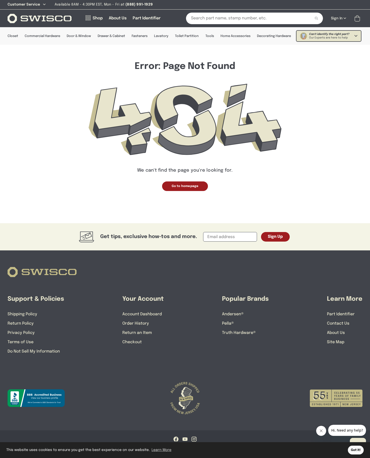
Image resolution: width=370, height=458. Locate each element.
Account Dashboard (142, 314)
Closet (13, 36)
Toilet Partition (187, 36)
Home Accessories (235, 36)
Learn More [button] (161, 450)
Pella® (228, 323)
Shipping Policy (22, 314)
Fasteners (139, 36)
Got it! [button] (356, 450)
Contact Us (338, 323)
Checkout (132, 342)
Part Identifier (341, 314)
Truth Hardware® (239, 333)
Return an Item (137, 333)
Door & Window (79, 36)
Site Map (335, 342)
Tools (209, 36)
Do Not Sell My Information (34, 351)
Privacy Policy (21, 333)
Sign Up (275, 237)
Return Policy (21, 323)
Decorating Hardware (274, 36)
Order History (135, 323)
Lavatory (161, 36)
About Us (336, 333)
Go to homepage (185, 186)
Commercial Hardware (42, 36)
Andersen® (233, 314)
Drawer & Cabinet (111, 36)
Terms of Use (20, 342)
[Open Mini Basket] (358, 18)
